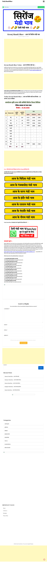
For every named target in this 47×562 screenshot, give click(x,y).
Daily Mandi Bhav (7, 1)
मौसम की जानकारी (7, 447)
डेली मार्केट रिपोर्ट (7, 434)
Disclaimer (5, 513)
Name (5, 324)
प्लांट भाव (6, 440)
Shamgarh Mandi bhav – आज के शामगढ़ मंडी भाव (13, 386)
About (4, 508)
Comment (7, 308)
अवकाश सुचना (7, 423)
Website (6, 335)
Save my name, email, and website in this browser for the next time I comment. (24, 340)
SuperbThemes (30, 543)
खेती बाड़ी (6, 430)
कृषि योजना (6, 427)
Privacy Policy (5, 515)
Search (5, 364)
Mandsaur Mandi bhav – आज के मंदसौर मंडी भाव (13, 379)
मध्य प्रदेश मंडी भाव (7, 444)
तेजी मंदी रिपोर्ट (7, 437)
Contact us (5, 510)
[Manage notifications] (44, 559)
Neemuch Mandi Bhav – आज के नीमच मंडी (12, 376)
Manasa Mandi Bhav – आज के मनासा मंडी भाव (12, 383)
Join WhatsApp (41, 7)
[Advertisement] (23, 50)
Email (5, 330)
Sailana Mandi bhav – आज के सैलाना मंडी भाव (12, 390)
